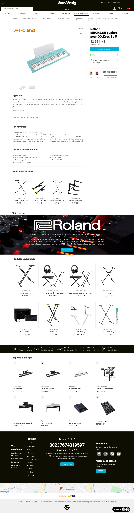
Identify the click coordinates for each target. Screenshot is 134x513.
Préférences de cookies (101, 502)
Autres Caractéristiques (20, 118)
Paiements (15, 462)
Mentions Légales (85, 502)
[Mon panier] (120, 8)
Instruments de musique (81, 13)
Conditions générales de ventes (27, 502)
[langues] (128, 8)
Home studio (66, 13)
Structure (125, 13)
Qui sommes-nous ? (47, 502)
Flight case (30, 475)
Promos (113, 502)
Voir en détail (26, 292)
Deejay (37, 13)
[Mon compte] (114, 8)
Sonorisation (22, 13)
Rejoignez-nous (72, 502)
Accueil (7, 13)
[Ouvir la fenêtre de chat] (121, 509)
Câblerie (110, 13)
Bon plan (68, 9)
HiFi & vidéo (95, 13)
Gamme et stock (17, 459)
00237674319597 (67, 445)
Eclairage (51, 13)
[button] (80, 56)
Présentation (34, 118)
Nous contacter (60, 502)
